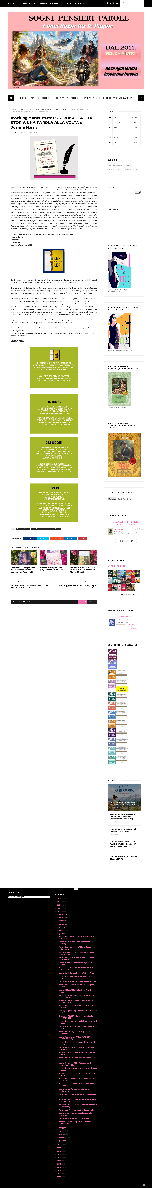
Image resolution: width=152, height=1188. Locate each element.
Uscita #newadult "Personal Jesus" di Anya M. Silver (77, 1114)
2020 (59, 1148)
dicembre (63, 914)
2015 (59, 1164)
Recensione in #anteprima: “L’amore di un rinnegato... (77, 1122)
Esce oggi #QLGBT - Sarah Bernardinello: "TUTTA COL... (76, 1017)
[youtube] (113, 3)
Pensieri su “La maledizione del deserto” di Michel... (77, 1059)
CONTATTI (60, 98)
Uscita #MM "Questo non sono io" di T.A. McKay (76, 943)
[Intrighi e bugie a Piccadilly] (128, 583)
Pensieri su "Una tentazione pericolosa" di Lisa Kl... (77, 977)
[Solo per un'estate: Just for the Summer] (128, 576)
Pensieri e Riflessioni (62, 109)
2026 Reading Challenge (122, 616)
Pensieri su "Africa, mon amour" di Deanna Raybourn (77, 958)
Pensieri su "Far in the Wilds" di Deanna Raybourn (76, 948)
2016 (59, 1161)
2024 (59, 905)
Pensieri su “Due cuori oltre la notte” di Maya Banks (78, 1069)
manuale (50, 109)
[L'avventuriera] (110, 590)
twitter (125, 137)
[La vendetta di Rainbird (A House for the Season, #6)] (133, 583)
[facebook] (107, 3)
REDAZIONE (72, 98)
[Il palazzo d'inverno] (110, 583)
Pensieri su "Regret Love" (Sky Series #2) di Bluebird (51, 569)
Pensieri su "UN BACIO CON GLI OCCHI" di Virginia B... (76, 969)
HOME (23, 98)
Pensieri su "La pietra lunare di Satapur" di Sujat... (77, 1043)
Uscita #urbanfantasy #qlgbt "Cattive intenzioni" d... (75, 1090)
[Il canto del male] (137, 576)
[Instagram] (104, 3)
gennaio (63, 1140)
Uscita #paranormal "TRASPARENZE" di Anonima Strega (75, 1038)
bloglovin (125, 117)
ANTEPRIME (34, 98)
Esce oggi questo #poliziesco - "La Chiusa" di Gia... (78, 1012)
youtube (125, 142)
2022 (59, 911)
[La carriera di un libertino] (123, 590)
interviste (128, 170)
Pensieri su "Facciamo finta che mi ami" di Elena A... (77, 1079)
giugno (62, 934)
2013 (59, 1170)
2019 (59, 1151)
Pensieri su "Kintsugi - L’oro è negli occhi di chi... (77, 1095)
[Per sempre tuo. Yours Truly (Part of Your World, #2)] (133, 576)
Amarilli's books (117, 566)
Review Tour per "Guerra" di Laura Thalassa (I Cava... (77, 1053)
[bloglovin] (117, 3)
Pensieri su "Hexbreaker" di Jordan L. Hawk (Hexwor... (77, 937)
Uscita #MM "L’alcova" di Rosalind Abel (75, 1118)
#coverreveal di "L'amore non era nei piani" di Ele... (77, 1074)
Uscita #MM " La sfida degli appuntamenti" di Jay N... (77, 1048)
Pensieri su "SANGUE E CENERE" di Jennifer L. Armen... (78, 1006)
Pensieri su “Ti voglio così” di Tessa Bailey (77, 1110)
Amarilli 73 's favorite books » (130, 594)
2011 (59, 1177)
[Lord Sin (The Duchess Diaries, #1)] (133, 591)
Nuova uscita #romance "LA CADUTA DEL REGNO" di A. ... (76, 1001)
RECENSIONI (47, 98)
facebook (91, 601)
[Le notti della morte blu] (114, 583)
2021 (59, 1144)
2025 (59, 902)
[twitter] (110, 3)
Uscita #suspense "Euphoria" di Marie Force (77, 981)
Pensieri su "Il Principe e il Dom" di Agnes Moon (76, 986)
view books (133, 628)
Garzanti (29, 109)
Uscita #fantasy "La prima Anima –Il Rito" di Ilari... (78, 1027)
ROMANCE (12, 3)
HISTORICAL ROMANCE (28, 3)
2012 (59, 1174)
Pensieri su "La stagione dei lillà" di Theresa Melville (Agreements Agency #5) (23, 570)
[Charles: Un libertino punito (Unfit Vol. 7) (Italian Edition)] (114, 590)
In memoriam (118, 529)
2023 (59, 908)
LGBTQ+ (67, 3)
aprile (62, 1131)
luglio (61, 930)
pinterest (125, 133)
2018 (59, 1154)
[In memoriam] (110, 534)
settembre (64, 924)
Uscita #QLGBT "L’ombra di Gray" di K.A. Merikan (76, 963)
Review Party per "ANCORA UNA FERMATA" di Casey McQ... (78, 1106)
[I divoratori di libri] (119, 590)
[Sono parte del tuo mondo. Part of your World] (123, 576)
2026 (59, 898)
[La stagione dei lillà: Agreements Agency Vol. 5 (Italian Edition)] (123, 583)
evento (111, 170)
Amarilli (118, 620)
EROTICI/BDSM (80, 3)
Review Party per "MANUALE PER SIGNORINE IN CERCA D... (77, 1100)
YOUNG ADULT (56, 3)
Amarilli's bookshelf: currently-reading (125, 523)
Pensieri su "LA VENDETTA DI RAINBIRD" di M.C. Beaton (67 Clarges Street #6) (82, 570)
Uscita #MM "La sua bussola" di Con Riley (76, 973)
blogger (82, 601)
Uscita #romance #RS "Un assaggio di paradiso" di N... (75, 1064)
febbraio (63, 1137)
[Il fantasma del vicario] (119, 583)
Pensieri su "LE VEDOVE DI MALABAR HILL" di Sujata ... (77, 1085)
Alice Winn (118, 531)
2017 (59, 1157)
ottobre (62, 921)
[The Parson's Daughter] (114, 576)
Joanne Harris (39, 109)
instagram (125, 127)
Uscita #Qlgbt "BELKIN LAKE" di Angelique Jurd (77, 991)
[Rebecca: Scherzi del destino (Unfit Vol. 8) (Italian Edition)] (137, 583)
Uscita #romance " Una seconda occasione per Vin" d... (77, 953)
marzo (62, 1134)
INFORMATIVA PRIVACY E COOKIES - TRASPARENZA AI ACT (106, 98)
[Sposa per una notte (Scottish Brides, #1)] (128, 590)
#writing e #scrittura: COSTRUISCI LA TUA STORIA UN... (76, 996)
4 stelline (20, 109)
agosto (62, 927)
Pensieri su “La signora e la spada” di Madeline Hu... (74, 1033)
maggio (62, 1127)
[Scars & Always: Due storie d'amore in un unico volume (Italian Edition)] (110, 576)
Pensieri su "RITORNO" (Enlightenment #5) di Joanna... (78, 1022)
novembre (63, 917)
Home (13, 109)
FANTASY (43, 3)
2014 (59, 1167)
